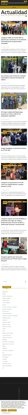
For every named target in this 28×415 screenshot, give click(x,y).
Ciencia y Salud (5, 300)
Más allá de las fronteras (8, 341)
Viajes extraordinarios (7, 365)
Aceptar (4, 410)
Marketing (4, 339)
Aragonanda (5, 291)
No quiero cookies (12, 410)
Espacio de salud (6, 324)
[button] (24, 1)
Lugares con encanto (7, 337)
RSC (3, 352)
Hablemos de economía (7, 333)
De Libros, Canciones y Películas (9, 307)
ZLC (3, 368)
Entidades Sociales (6, 318)
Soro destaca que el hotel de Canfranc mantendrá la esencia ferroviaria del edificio (13, 77)
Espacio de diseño (6, 322)
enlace (22, 407)
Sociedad (5, 132)
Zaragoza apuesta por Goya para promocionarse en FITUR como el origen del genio (14, 258)
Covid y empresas (6, 302)
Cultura (5, 201)
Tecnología (4, 361)
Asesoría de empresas (7, 296)
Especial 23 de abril (6, 326)
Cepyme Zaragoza (6, 298)
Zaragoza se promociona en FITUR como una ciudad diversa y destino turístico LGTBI (12, 184)
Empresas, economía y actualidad (10, 23)
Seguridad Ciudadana (7, 355)
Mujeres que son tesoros (8, 344)
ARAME (4, 294)
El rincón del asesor (6, 313)
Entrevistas (4, 320)
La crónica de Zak (6, 335)
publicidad (4, 348)
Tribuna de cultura (6, 363)
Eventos (19, 131)
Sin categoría (5, 357)
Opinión (4, 346)
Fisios (3, 331)
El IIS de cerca (5, 311)
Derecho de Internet (6, 309)
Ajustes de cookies (6, 412)
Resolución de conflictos (7, 350)
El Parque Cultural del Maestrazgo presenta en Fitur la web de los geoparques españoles (12, 114)
